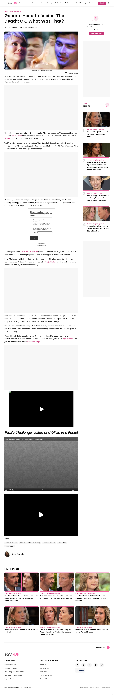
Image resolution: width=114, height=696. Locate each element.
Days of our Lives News (94, 193)
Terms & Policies (46, 675)
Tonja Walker (50, 262)
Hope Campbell (12, 28)
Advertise (43, 672)
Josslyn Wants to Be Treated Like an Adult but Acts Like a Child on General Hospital (90, 598)
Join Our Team (45, 668)
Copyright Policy (105, 687)
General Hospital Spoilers (95, 129)
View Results (41, 243)
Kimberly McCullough (29, 252)
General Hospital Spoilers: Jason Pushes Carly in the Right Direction (97, 228)
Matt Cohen (10, 139)
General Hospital (37, 3)
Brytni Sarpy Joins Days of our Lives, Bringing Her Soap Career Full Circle (98, 197)
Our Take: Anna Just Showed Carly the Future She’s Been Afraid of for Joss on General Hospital (55, 631)
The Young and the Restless (54, 3)
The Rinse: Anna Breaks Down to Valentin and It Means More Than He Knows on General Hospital (21, 598)
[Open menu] (5, 3)
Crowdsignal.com (41, 245)
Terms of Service (94, 687)
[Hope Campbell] (8, 554)
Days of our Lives (24, 3)
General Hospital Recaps (12, 593)
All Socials (80, 670)
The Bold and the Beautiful (73, 3)
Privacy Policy (84, 687)
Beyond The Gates (90, 3)
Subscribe (102, 3)
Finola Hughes (16, 136)
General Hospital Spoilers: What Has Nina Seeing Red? (97, 134)
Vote (34, 238)
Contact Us (44, 679)
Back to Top (100, 648)
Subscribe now (96, 34)
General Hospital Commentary (30, 543)
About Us (43, 665)
